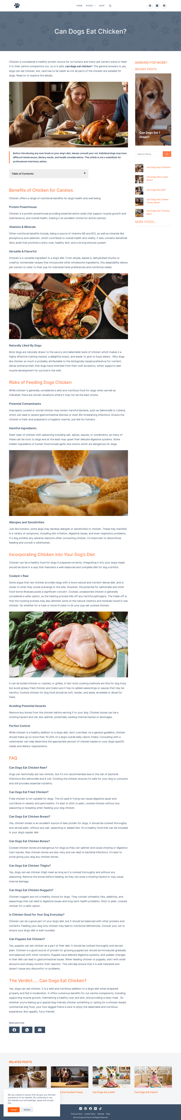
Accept (14, 1110)
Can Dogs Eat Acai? (156, 190)
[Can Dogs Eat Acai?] (139, 190)
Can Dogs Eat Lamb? (104, 1092)
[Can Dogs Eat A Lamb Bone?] (139, 179)
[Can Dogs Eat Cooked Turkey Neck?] (139, 202)
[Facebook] (164, 5)
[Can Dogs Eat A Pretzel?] (139, 168)
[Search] (110, 6)
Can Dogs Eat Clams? (146, 1092)
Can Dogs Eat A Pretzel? (158, 167)
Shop (101, 5)
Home (79, 5)
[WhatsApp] (27, 1030)
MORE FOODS (144, 222)
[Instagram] (157, 5)
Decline (27, 1110)
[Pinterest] (150, 5)
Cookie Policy (89, 1114)
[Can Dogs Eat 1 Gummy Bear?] (139, 213)
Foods (89, 5)
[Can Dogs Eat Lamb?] (111, 1076)
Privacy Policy (76, 1114)
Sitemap (100, 1114)
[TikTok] (100, 1108)
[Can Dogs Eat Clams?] (153, 1076)
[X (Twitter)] (95, 1108)
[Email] (40, 1030)
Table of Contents (23, 173)
